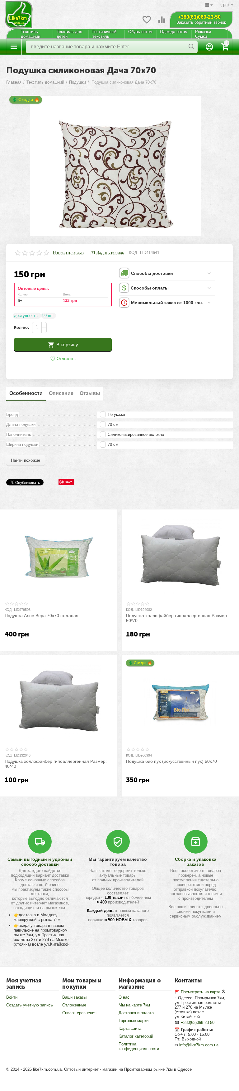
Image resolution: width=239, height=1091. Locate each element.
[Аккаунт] (209, 46)
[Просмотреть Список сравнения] (162, 23)
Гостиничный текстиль (104, 34)
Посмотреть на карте (200, 992)
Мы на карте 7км (134, 1005)
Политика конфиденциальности (139, 1046)
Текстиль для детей (69, 34)
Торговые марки (133, 1020)
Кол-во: (21, 327)
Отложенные (74, 1005)
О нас (124, 997)
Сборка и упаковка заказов (195, 862)
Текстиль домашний (30, 34)
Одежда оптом (174, 31)
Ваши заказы (74, 997)
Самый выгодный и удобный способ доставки (39, 862)
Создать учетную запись (29, 1005)
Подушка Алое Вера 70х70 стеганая (41, 615)
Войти (11, 997)
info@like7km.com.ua (198, 1045)
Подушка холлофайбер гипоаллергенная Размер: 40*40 (56, 764)
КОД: (133, 252)
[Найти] (191, 47)
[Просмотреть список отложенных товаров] (147, 23)
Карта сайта (130, 1028)
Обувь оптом (140, 31)
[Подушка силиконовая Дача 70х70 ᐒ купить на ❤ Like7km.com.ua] (115, 166)
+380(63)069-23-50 (199, 17)
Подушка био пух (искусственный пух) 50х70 (171, 761)
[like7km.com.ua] (19, 11)
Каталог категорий (136, 1036)
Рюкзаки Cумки (203, 34)
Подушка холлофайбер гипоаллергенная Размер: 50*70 (177, 618)
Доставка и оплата (136, 1013)
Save (69, 482)
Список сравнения (79, 1013)
